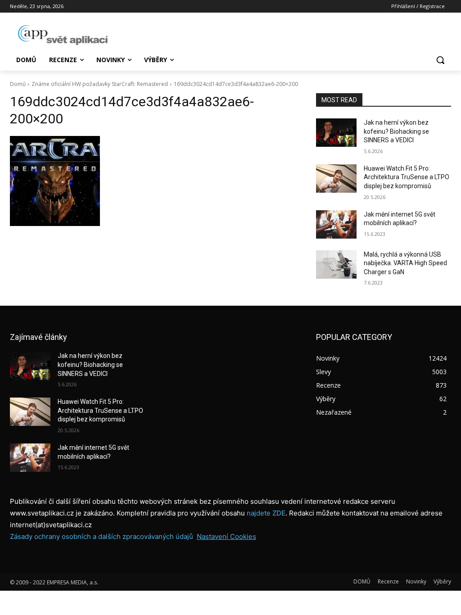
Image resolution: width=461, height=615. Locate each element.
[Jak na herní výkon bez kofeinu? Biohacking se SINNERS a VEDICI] (336, 132)
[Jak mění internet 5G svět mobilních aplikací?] (336, 224)
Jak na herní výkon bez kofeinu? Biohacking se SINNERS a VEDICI (396, 131)
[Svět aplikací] (63, 35)
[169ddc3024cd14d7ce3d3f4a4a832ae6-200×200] (154, 181)
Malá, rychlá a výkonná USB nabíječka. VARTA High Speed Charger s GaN (405, 263)
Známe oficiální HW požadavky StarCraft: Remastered (100, 84)
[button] (440, 60)
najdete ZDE (266, 513)
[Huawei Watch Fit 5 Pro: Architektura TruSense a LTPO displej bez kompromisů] (336, 178)
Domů (18, 84)
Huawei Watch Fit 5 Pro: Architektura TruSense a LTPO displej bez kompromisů (406, 177)
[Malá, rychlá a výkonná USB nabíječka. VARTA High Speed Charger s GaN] (336, 264)
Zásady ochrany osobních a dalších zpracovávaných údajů (101, 536)
